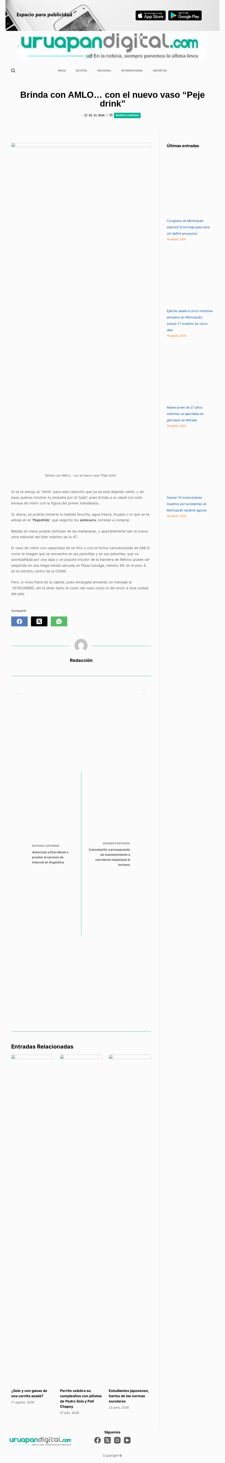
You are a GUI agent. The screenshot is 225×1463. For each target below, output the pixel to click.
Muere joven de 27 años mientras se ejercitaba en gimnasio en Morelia (185, 413)
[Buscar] (13, 70)
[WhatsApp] (59, 621)
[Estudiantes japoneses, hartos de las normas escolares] (130, 1219)
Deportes (160, 70)
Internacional (132, 70)
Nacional (104, 70)
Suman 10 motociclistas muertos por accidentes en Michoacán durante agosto (187, 504)
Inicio (62, 70)
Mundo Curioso (127, 115)
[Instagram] (117, 1440)
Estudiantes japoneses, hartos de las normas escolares (129, 1395)
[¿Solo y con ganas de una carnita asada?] (32, 1219)
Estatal (81, 70)
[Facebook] (19, 621)
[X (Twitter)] (39, 621)
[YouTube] (127, 1440)
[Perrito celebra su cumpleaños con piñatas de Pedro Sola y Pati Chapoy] (81, 1219)
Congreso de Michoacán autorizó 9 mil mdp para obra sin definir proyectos (188, 227)
